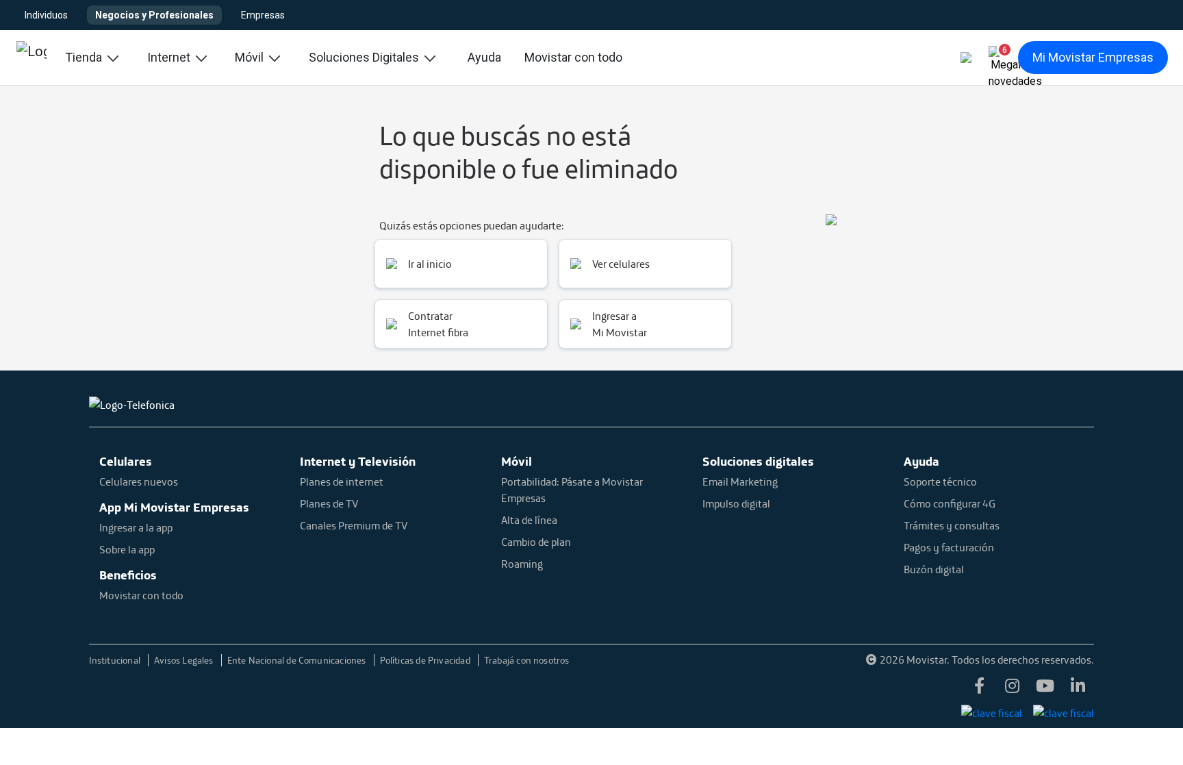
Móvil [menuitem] (250, 57)
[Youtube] (1044, 686)
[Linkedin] (1077, 686)
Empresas (263, 15)
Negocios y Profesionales (154, 15)
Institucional (116, 660)
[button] (999, 55)
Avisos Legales (185, 660)
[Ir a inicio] (31, 57)
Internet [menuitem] (170, 57)
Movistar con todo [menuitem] (573, 57)
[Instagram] (1011, 686)
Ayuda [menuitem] (484, 57)
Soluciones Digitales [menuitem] (365, 57)
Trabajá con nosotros (527, 660)
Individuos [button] (46, 15)
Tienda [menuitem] (85, 57)
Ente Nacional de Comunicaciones (297, 660)
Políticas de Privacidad (426, 660)
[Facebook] (979, 686)
